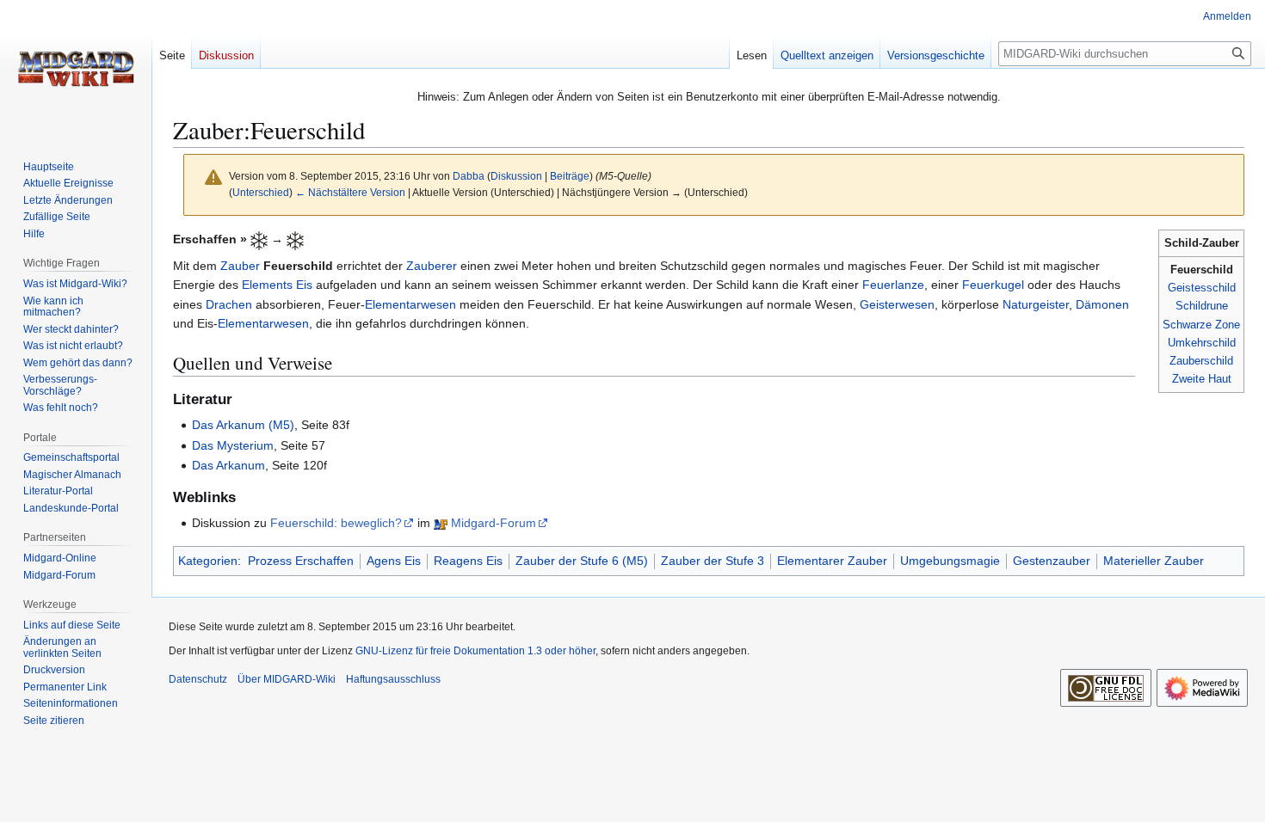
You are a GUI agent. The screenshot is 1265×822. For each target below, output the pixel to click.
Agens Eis (394, 560)
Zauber (240, 266)
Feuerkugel (993, 284)
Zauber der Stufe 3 (712, 560)
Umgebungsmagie (950, 560)
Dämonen (1102, 304)
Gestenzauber (1051, 560)
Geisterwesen (897, 304)
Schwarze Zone (1201, 324)
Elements (267, 284)
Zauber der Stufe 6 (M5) (581, 560)
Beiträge (569, 175)
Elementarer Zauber (832, 560)
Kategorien (208, 560)
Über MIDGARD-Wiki (287, 679)
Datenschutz (198, 679)
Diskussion (516, 175)
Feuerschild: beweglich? (336, 523)
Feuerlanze (893, 284)
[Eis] (259, 239)
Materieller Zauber (1153, 560)
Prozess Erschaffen (301, 560)
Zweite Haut (1201, 378)
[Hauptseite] (76, 69)
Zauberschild (1201, 360)
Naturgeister (1036, 304)
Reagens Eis (468, 560)
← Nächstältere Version (350, 192)
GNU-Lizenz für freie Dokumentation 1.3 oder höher (475, 651)
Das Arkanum (228, 465)
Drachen (229, 304)
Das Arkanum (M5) (243, 425)
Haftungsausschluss (393, 679)
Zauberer (431, 266)
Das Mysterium (233, 445)
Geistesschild (1202, 287)
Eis (304, 284)
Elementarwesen (410, 304)
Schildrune (1202, 305)
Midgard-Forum (493, 523)
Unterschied (260, 192)
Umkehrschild (1202, 342)
